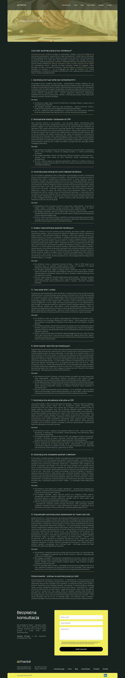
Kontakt (109, 5)
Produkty (101, 5)
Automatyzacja (66, 5)
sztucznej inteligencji (84, 54)
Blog (82, 5)
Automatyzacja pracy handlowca (42, 54)
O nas (75, 5)
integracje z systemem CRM (77, 67)
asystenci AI (46, 69)
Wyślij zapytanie (81, 649)
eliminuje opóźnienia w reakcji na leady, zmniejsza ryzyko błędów (73, 63)
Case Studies (91, 5)
